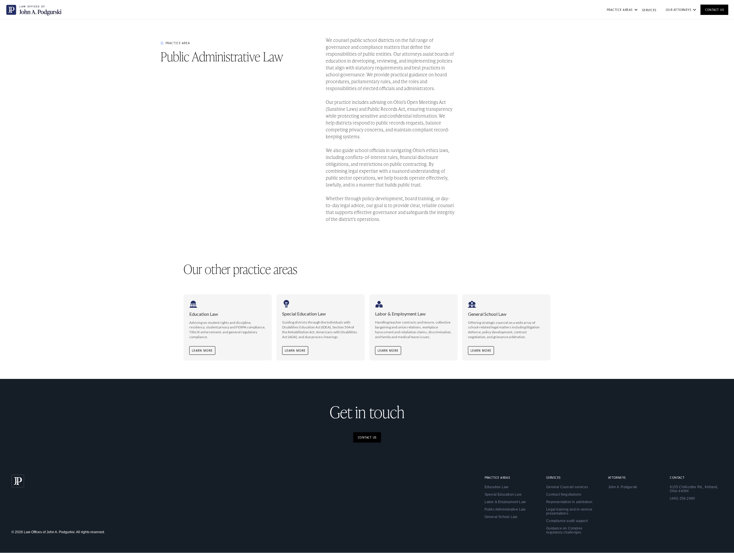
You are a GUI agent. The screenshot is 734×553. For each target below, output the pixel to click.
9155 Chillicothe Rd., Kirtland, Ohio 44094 (694, 489)
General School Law (501, 517)
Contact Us (714, 10)
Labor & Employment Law (505, 502)
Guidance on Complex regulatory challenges (564, 530)
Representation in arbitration (569, 502)
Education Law (497, 487)
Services (649, 10)
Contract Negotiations (563, 494)
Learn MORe (388, 350)
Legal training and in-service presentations (569, 511)
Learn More (202, 350)
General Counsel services (567, 487)
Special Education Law (503, 494)
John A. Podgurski (622, 487)
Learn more (295, 350)
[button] (620, 10)
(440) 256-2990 (682, 498)
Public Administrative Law (505, 509)
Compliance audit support (567, 521)
